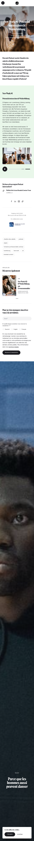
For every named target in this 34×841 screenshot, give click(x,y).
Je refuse (20, 834)
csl (23, 250)
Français (24, 329)
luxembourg (7, 250)
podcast (21, 239)
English (15, 329)
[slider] (14, 169)
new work (16, 250)
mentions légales (13, 347)
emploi (5, 243)
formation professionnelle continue (13, 246)
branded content (8, 254)
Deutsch (7, 329)
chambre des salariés (9, 239)
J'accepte (10, 834)
